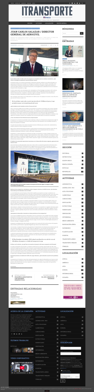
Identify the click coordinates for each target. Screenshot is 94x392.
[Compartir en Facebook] (49, 45)
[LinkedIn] (74, 3)
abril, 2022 (75, 65)
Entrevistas (35, 28)
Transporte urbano (69, 242)
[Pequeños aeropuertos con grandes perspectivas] (18, 302)
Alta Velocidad (67, 191)
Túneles (65, 246)
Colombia (28, 28)
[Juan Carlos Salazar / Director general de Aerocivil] (35, 62)
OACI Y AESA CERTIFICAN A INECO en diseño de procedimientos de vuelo (72, 127)
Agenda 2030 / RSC (68, 188)
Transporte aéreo (69, 239)
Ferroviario (66, 209)
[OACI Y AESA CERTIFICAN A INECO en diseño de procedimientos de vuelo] (72, 116)
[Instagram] (72, 3)
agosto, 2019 (20, 45)
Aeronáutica (15, 28)
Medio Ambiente (68, 221)
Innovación (66, 213)
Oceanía (65, 277)
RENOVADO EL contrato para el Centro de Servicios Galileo (71, 94)
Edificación (66, 202)
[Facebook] (70, 3)
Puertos (65, 235)
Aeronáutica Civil (15, 267)
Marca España (67, 164)
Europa (67, 91)
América (22, 28)
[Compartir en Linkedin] (55, 45)
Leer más (64, 74)
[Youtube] (79, 3)
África (64, 259)
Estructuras (67, 206)
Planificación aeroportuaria (25, 267)
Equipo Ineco (67, 160)
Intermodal (66, 217)
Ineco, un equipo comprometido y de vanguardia (70, 62)
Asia (64, 266)
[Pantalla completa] (32, 373)
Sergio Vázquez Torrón (67, 65)
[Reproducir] (12, 373)
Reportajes (66, 171)
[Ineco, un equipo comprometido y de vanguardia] (72, 51)
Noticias (72, 91)
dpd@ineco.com (64, 368)
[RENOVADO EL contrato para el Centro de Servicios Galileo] (72, 83)
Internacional (67, 273)
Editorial (65, 58)
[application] (22, 367)
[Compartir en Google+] (53, 45)
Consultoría (66, 199)
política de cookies (78, 388)
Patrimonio (66, 228)
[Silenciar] (30, 373)
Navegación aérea (69, 224)
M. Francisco (13, 298)
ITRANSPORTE (14, 45)
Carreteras (66, 195)
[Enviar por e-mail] (58, 45)
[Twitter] (77, 3)
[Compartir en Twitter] (51, 45)
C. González (19, 298)
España (64, 91)
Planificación (67, 232)
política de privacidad (66, 372)
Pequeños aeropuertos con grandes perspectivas (16, 295)
